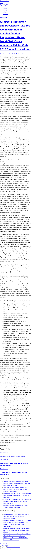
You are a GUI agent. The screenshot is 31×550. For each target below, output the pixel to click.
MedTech (14, 54)
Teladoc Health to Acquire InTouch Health (12, 456)
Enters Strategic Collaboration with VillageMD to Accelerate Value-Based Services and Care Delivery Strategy (17, 501)
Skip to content (4, 1)
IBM (10, 54)
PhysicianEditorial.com (13, 547)
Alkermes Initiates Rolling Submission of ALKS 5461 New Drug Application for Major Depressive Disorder (16, 516)
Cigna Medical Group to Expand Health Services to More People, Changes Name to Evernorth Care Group (17, 495)
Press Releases (4, 54)
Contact (5, 14)
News (5, 10)
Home (5, 8)
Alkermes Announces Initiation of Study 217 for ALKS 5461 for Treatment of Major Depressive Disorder (16, 530)
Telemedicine (21, 54)
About (5, 12)
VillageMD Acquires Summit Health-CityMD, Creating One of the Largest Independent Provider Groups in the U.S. (15, 489)
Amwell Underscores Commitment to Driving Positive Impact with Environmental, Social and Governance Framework (16, 483)
